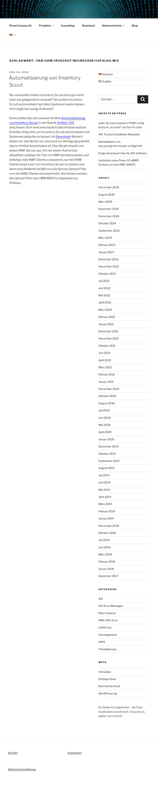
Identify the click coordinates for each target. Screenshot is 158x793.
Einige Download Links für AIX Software (122, 153)
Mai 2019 (104, 489)
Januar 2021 (106, 381)
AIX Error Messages (110, 605)
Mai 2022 (104, 295)
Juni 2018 (104, 547)
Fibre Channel (106, 613)
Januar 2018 (106, 568)
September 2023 (109, 230)
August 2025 (106, 194)
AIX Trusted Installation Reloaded (118, 134)
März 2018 (105, 554)
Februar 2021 (106, 374)
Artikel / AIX (65, 123)
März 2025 (105, 201)
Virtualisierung (107, 649)
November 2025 (108, 187)
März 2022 (105, 309)
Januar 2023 (106, 252)
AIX (100, 598)
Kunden (13, 752)
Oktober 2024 (107, 223)
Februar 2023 (106, 244)
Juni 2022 (104, 288)
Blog (135, 25)
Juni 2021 (104, 352)
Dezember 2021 (108, 331)
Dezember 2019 (108, 446)
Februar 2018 (106, 561)
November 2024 (108, 216)
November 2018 (108, 525)
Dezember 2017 (108, 576)
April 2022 (104, 302)
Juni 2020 (104, 417)
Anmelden (104, 671)
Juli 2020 (104, 410)
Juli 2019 (103, 475)
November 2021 (108, 338)
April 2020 (105, 432)
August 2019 (106, 468)
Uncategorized (107, 634)
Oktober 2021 (107, 345)
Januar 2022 (106, 324)
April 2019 (104, 496)
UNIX (101, 641)
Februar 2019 (106, 511)
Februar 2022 (106, 316)
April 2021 (104, 360)
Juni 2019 (104, 482)
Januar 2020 (106, 439)
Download (88, 25)
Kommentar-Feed (109, 686)
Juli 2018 (103, 540)
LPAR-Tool (104, 627)
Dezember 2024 (108, 208)
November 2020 (108, 388)
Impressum (75, 752)
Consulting (68, 25)
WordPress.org (107, 693)
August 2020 (106, 403)
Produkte (45, 25)
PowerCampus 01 (20, 25)
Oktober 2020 (107, 396)
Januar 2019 (106, 518)
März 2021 (105, 367)
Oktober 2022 (107, 273)
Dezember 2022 (108, 259)
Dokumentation (112, 25)
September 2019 (108, 460)
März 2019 (105, 504)
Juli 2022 (103, 280)
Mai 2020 (104, 424)
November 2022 (108, 266)
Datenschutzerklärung (22, 769)
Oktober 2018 (107, 532)
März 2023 (105, 237)
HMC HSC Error (108, 620)
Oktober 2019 (107, 453)
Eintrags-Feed (107, 679)
